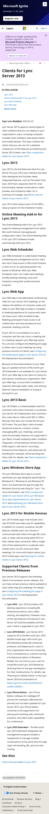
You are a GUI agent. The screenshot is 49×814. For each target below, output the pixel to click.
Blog (37, 799)
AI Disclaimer (8, 799)
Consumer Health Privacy (13, 806)
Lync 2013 (8, 94)
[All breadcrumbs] (4, 63)
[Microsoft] (24, 28)
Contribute (6, 803)
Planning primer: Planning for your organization (21, 63)
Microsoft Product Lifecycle (19, 42)
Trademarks (7, 810)
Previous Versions (24, 799)
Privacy (18, 803)
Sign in (44, 28)
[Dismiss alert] (45, 4)
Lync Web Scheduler (13, 101)
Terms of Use (35, 806)
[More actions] (44, 63)
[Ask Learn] (40, 63)
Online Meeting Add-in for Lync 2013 (20, 98)
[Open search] (37, 28)
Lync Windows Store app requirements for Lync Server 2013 (23, 499)
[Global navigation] (2, 28)
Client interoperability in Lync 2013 (19, 762)
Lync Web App (10, 105)
